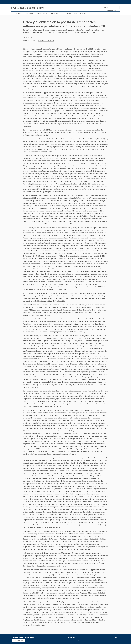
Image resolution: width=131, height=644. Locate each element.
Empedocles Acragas (65, 57)
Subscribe (83, 13)
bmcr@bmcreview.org (73, 640)
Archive (18, 13)
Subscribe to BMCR (18, 640)
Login (115, 638)
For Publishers (42, 13)
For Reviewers (29, 13)
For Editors (67, 13)
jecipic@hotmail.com (46, 40)
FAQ (75, 13)
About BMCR (55, 13)
